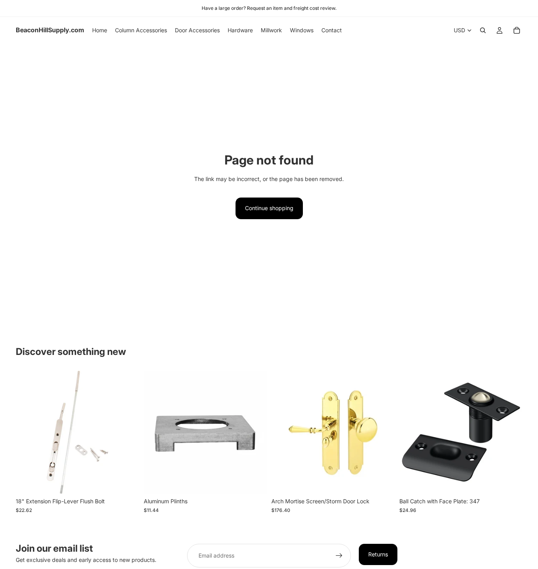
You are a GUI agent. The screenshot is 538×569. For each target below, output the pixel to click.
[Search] (483, 30)
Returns (378, 554)
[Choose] (127, 482)
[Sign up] (339, 555)
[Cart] (516, 30)
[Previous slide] (283, 432)
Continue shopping (269, 208)
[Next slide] (383, 432)
